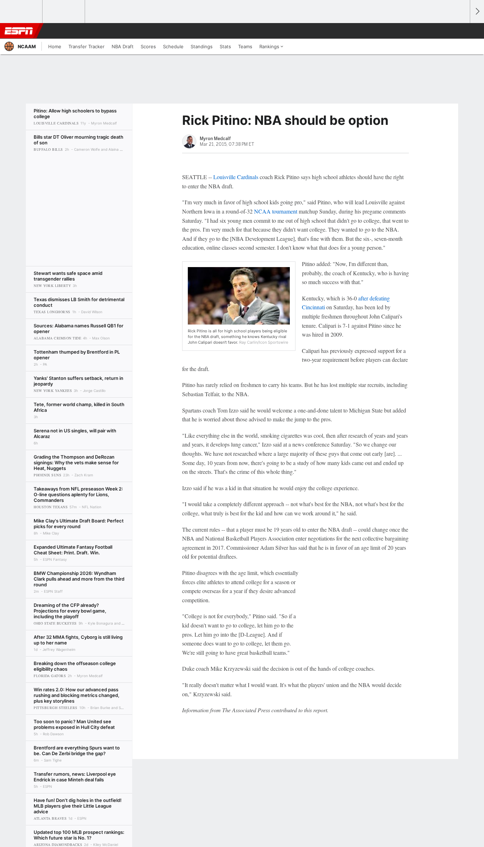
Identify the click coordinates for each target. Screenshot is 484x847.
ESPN (19, 31)
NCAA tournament (275, 211)
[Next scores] (477, 11)
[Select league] (22, 11)
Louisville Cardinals (235, 177)
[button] (461, 31)
